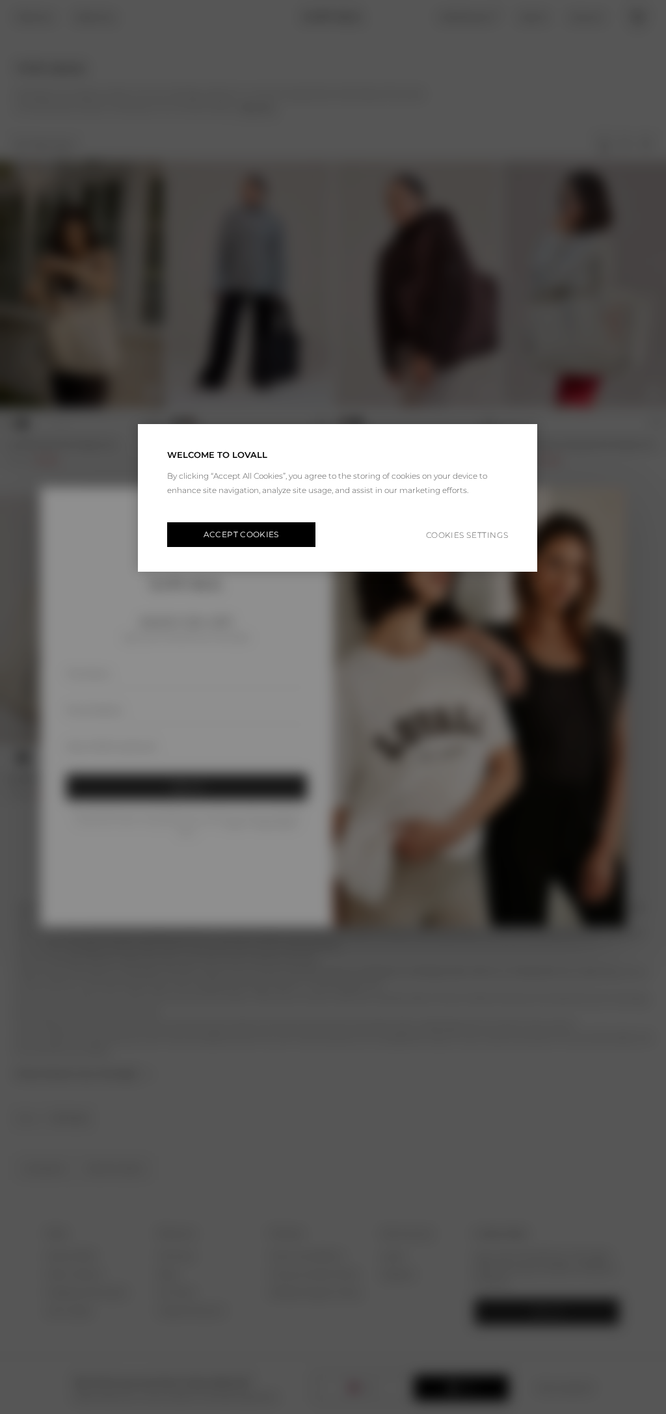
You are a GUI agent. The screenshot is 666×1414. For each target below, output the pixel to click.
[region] (337, 498)
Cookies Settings (467, 535)
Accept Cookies (241, 534)
